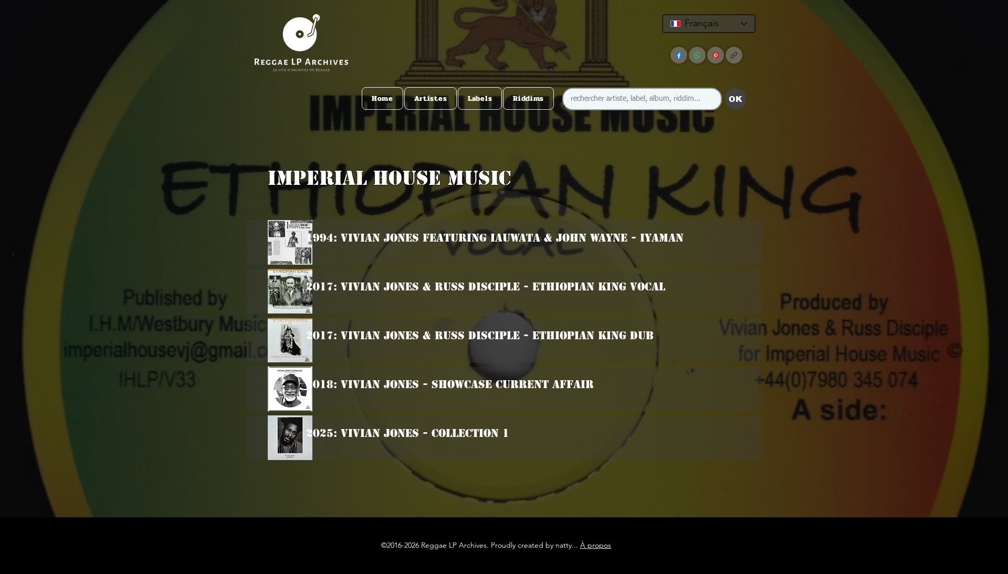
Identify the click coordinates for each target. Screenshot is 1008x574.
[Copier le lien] (734, 55)
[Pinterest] (715, 55)
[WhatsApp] (697, 55)
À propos (595, 545)
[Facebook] (678, 55)
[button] (502, 199)
